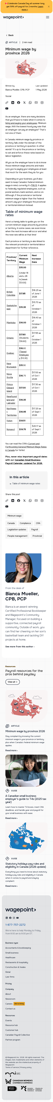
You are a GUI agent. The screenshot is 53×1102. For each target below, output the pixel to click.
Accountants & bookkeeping (18, 948)
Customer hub (11, 1030)
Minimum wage (14, 515)
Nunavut (11, 429)
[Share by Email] (36, 102)
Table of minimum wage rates (25, 483)
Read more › (11, 750)
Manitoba (11, 322)
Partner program (12, 1040)
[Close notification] (49, 6)
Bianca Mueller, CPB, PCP (17, 89)
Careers (14, 1004)
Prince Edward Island (10, 387)
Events (8, 1020)
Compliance (25, 523)
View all (11, 682)
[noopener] (12, 102)
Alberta (10, 276)
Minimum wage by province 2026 (25, 731)
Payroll (34, 529)
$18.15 (34, 185)
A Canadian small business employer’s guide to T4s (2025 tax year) (25, 799)
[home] (20, 909)
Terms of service (12, 1067)
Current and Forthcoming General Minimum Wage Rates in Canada (26, 447)
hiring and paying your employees (21, 123)
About (8, 994)
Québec (10, 353)
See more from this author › (19, 646)
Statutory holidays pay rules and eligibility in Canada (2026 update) (25, 865)
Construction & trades (15, 967)
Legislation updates (16, 529)
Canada (11, 523)
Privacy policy (26, 1067)
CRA (38, 523)
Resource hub (11, 1025)
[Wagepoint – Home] (13, 17)
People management (17, 536)
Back (11, 35)
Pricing (8, 983)
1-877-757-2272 (15, 924)
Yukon (9, 420)
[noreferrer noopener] (12, 1074)
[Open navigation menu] (47, 17)
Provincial (37, 536)
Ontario (10, 338)
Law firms (9, 977)
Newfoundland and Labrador (12, 399)
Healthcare (10, 957)
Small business (12, 953)
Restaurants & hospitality (16, 962)
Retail (7, 972)
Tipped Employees (24, 355)
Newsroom (10, 999)
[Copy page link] (6, 102)
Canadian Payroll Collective (17, 1035)
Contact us (10, 1008)
